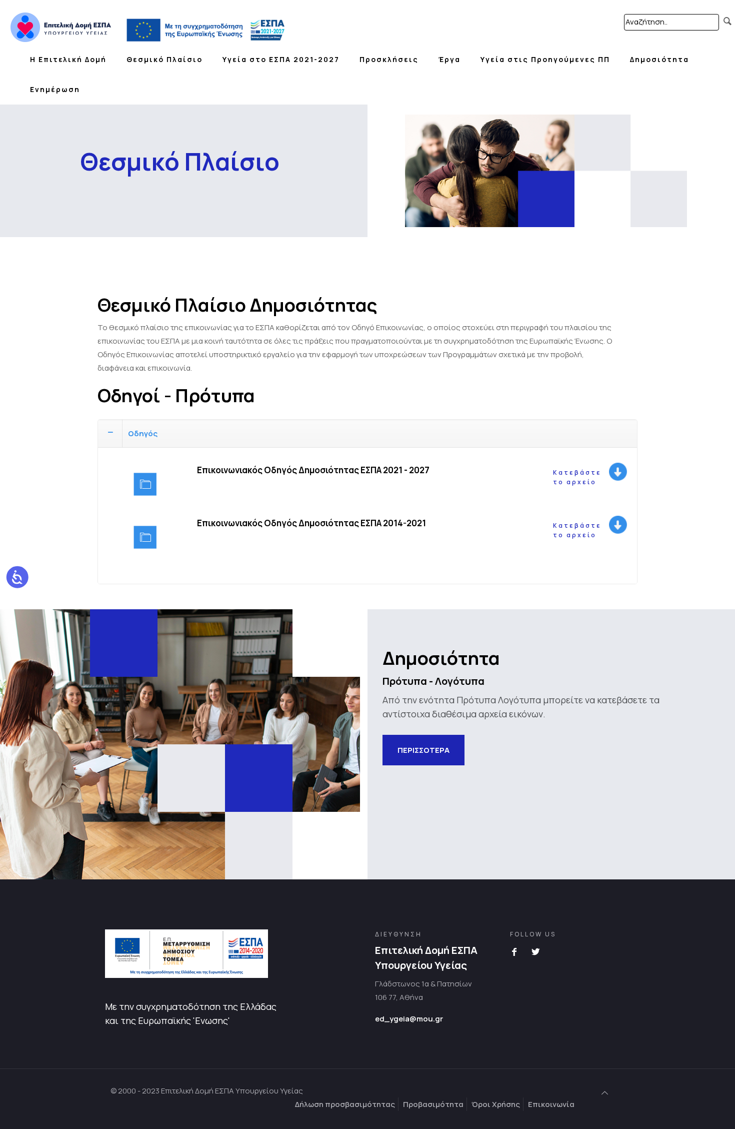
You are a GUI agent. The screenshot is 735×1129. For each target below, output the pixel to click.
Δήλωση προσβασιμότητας (345, 1104)
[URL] (60, 22)
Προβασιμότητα (433, 1104)
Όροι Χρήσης (496, 1104)
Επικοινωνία (551, 1104)
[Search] (727, 21)
